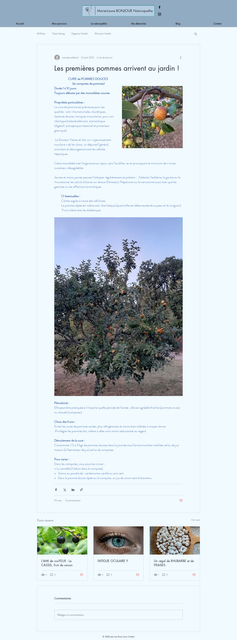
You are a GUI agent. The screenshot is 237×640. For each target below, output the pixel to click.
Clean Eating (58, 33)
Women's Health (103, 33)
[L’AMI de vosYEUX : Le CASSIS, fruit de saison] (62, 540)
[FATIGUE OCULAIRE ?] (119, 540)
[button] (195, 33)
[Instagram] (160, 14)
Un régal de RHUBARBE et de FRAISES (174, 563)
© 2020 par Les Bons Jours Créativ (119, 636)
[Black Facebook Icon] (160, 7)
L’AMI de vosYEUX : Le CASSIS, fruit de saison (57, 563)
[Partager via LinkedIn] (73, 489)
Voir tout (195, 520)
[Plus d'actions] (181, 57)
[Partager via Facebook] (56, 489)
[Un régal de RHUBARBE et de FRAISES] (175, 540)
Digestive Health (79, 33)
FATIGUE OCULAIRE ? (113, 561)
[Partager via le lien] (81, 489)
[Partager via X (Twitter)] (64, 489)
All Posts (41, 33)
